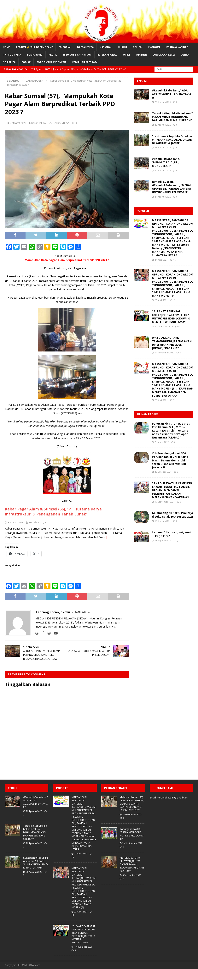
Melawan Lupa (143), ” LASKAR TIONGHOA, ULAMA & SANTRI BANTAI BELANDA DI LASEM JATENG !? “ (132, 803)
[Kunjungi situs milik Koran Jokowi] (36, 633)
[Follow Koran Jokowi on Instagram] (47, 633)
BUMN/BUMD (35, 54)
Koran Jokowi (39, 123)
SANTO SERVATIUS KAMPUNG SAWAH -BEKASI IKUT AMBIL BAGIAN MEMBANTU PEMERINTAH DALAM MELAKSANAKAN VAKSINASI (172, 490)
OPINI (126, 54)
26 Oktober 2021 (163, 471)
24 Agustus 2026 (163, 170)
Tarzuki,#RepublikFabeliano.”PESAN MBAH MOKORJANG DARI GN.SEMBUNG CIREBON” (172, 117)
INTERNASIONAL (107, 54)
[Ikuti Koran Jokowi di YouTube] (54, 633)
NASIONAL (106, 47)
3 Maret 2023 (15, 522)
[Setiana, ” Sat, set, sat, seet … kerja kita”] (141, 536)
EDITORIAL (65, 47)
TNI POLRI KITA (12, 54)
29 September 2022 (132, 843)
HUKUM (122, 47)
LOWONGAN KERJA (164, 54)
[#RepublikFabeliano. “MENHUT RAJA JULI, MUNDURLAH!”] (141, 163)
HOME (6, 47)
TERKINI (142, 81)
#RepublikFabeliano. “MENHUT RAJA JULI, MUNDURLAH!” (166, 162)
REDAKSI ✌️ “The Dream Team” (34, 47)
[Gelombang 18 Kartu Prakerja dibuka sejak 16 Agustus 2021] (141, 517)
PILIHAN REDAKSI (148, 414)
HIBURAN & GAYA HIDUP (77, 54)
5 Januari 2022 (162, 442)
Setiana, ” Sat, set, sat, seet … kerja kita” (171, 534)
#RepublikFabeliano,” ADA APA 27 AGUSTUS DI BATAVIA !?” (171, 94)
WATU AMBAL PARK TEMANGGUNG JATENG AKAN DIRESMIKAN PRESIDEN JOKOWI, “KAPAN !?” (172, 343)
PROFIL (53, 54)
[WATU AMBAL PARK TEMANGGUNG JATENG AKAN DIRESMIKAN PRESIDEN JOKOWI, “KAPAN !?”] (141, 342)
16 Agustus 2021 (163, 521)
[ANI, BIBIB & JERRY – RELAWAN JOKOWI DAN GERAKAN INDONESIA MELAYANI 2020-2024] (109, 862)
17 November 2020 (164, 352)
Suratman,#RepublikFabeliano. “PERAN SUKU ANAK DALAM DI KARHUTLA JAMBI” (172, 139)
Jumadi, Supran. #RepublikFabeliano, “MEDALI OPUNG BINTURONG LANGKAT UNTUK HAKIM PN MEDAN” (172, 187)
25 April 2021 (161, 400)
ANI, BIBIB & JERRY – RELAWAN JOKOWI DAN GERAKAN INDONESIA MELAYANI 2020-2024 (132, 864)
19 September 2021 (165, 501)
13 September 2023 (165, 540)
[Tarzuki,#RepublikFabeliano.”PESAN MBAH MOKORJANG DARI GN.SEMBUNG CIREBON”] (141, 117)
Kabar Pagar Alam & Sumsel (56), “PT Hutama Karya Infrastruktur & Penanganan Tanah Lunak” (53, 511)
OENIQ (185, 54)
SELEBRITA (9, 62)
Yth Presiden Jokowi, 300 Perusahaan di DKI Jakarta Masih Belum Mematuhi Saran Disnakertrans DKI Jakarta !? (170, 460)
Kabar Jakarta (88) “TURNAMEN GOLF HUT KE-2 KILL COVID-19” (132, 834)
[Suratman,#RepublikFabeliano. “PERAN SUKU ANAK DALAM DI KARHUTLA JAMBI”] (141, 140)
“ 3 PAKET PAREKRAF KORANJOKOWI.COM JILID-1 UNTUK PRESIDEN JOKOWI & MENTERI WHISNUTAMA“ (171, 316)
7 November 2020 (164, 326)
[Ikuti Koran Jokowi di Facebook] (41, 633)
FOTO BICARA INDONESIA (51, 62)
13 (174, 300)
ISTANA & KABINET (177, 47)
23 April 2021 (161, 300)
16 (174, 259)
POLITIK (137, 47)
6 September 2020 (131, 875)
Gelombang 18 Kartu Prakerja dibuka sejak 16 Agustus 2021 (172, 514)
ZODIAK (26, 62)
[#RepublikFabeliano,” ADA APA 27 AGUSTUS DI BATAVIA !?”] (141, 94)
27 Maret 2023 (18, 123)
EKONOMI (154, 47)
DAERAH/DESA (85, 47)
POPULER (143, 211)
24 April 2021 (161, 259)
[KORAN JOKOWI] (99, 41)
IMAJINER (141, 54)
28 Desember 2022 (132, 814)
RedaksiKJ (35, 522)
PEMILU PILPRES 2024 (84, 62)
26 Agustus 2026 (163, 102)
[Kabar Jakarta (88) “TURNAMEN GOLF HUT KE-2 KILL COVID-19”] (109, 833)
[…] (108, 537)
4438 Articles (82, 612)
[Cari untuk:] (173, 69)
